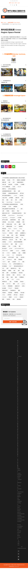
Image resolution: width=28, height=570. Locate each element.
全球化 (23, 286)
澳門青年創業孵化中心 (18, 264)
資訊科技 (8, 275)
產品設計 (21, 297)
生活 (3, 268)
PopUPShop (4, 217)
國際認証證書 (9, 226)
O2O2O (17, 250)
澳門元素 (15, 294)
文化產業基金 (13, 272)
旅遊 (3, 277)
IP (17, 208)
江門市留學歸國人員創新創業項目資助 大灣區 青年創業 (13, 177)
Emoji (20, 228)
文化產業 (19, 217)
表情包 (3, 230)
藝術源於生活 (13, 268)
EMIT (10, 266)
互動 (16, 239)
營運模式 (14, 252)
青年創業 (4, 206)
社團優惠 (18, 222)
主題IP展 (22, 257)
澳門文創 (22, 193)
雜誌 (16, 277)
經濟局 (17, 237)
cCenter (15, 297)
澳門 (3, 224)
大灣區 (21, 204)
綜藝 (23, 270)
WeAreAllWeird (5, 244)
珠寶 (3, 272)
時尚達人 (22, 281)
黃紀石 (13, 211)
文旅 (13, 182)
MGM (13, 230)
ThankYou (4, 233)
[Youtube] (14, 5)
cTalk (22, 237)
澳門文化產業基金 (12, 188)
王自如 (13, 186)
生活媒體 (16, 281)
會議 (19, 219)
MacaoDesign (9, 202)
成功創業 (4, 288)
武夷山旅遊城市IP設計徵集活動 (8, 208)
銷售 (25, 239)
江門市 (9, 206)
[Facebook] (10, 5)
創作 (15, 224)
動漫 (12, 277)
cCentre (15, 195)
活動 (3, 283)
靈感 (19, 290)
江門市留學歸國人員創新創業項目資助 (10, 204)
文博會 (20, 199)
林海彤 (8, 211)
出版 (19, 252)
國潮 (3, 299)
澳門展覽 (11, 197)
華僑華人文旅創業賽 (21, 180)
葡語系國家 (22, 235)
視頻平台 (4, 188)
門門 (13, 180)
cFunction (4, 297)
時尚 (25, 213)
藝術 (7, 199)
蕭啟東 (3, 180)
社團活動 (4, 222)
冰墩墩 (16, 233)
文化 (3, 255)
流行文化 (19, 275)
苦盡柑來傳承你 (20, 182)
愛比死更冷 (4, 248)
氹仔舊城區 (4, 266)
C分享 (3, 235)
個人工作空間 (11, 222)
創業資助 (15, 206)
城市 (22, 208)
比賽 (3, 211)
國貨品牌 (19, 299)
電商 (20, 239)
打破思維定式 (13, 290)
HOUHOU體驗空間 (6, 186)
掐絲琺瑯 (10, 184)
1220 (3, 259)
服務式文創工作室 (6, 213)
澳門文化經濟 (11, 257)
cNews (3, 294)
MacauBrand (17, 202)
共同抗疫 (11, 233)
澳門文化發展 (5, 219)
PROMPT (10, 288)
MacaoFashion (11, 215)
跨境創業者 (10, 286)
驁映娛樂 (20, 259)
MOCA (9, 228)
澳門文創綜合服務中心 (6, 195)
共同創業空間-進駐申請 (16, 213)
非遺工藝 (4, 184)
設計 (12, 199)
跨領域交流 (4, 239)
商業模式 (4, 246)
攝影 (17, 257)
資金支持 (21, 294)
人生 (3, 226)
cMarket (18, 230)
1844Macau (9, 259)
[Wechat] (16, 5)
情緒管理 (20, 226)
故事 (7, 268)
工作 (18, 283)
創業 (17, 235)
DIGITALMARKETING (19, 248)
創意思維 (10, 292)
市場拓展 (4, 193)
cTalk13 (3, 261)
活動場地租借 (13, 219)
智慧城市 (4, 270)
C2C (13, 255)
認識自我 (4, 228)
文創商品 (4, 241)
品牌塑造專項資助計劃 (12, 193)
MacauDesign (20, 215)
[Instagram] (12, 5)
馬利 (3, 199)
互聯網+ (11, 250)
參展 (23, 222)
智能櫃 (9, 270)
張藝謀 (10, 297)
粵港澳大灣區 (9, 224)
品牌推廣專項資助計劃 (6, 191)
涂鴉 (8, 279)
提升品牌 (22, 292)
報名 (3, 202)
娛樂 (15, 259)
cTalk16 (8, 252)
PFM (10, 264)
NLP (15, 226)
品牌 (19, 191)
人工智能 (14, 246)
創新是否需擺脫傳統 (18, 241)
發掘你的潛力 (5, 290)
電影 (20, 246)
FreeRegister (12, 217)
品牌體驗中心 (23, 233)
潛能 (24, 224)
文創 (9, 182)
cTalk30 (10, 241)
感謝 (23, 230)
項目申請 (20, 272)
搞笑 (19, 270)
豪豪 (8, 230)
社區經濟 (14, 261)
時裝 (13, 275)
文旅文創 (21, 195)
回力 (22, 197)
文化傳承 (16, 184)
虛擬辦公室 (17, 286)
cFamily (3, 286)
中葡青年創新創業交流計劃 (7, 237)
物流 (20, 268)
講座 (23, 219)
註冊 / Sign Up (11, 2)
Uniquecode (16, 566)
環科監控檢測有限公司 (18, 266)
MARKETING (5, 250)
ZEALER (19, 186)
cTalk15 (8, 255)
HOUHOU (9, 283)
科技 (9, 246)
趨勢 (7, 272)
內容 (24, 275)
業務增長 (16, 292)
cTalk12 (21, 244)
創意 (12, 235)
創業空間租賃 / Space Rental (14, 22)
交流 (3, 252)
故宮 (13, 299)
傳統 (16, 244)
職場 (14, 283)
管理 (23, 261)
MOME (10, 248)
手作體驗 (22, 184)
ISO (19, 261)
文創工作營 (4, 197)
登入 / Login (17, 2)
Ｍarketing (4, 264)
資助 (15, 191)
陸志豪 (8, 180)
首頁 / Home (3, 22)
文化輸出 (4, 257)
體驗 (20, 224)
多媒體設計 (21, 277)
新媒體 (24, 252)
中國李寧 (8, 299)
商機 (8, 235)
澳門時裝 (4, 215)
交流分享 (11, 239)
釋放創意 (16, 288)
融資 (9, 261)
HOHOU (15, 228)
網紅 (14, 270)
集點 (7, 277)
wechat (23, 283)
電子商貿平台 (19, 255)
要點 (3, 275)
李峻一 (18, 211)
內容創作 (4, 292)
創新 (12, 244)
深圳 (16, 199)
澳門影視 (9, 294)
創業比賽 (4, 182)
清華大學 (17, 197)
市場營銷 (23, 250)
